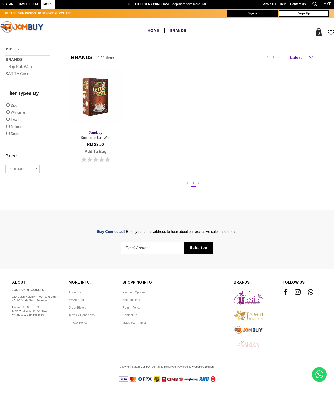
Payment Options (133, 292)
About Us (269, 4)
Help (283, 4)
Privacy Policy (78, 322)
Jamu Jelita (28, 4)
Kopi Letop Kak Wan (95, 135)
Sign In (252, 13)
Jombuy (145, 366)
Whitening (18, 112)
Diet (14, 105)
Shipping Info (131, 300)
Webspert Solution (203, 366)
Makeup (16, 127)
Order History (77, 307)
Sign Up (304, 13)
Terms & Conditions (82, 315)
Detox (15, 134)
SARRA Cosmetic (20, 74)
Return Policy (131, 307)
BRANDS (178, 31)
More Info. (80, 282)
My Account (76, 300)
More (48, 4)
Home (153, 31)
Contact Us (298, 4)
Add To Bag (96, 151)
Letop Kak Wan (18, 67)
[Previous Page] (268, 57)
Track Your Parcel (134, 322)
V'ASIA (7, 4)
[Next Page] (279, 57)
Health (15, 119)
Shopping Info (137, 282)
